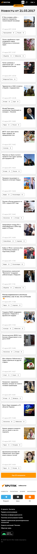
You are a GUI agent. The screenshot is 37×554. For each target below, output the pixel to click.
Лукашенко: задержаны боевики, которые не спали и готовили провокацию (12, 383)
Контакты (12, 509)
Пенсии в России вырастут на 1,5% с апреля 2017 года (12, 202)
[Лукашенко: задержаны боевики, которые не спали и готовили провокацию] (29, 387)
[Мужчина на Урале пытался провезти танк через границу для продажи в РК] (29, 160)
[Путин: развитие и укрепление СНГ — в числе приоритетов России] (29, 68)
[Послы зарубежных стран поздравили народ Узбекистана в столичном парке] (29, 44)
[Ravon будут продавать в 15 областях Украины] (29, 410)
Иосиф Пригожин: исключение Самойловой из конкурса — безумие (11, 110)
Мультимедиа (16, 194)
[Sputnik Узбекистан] (6, 3)
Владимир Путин (8, 79)
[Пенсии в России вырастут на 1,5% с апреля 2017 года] (29, 206)
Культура (5, 148)
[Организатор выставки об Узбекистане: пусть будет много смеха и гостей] (29, 457)
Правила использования (9, 512)
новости (4, 491)
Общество (6, 56)
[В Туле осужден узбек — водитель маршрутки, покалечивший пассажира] (29, 21)
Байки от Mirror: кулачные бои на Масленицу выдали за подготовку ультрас (12, 249)
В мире (5, 101)
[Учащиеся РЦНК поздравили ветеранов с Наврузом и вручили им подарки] (29, 317)
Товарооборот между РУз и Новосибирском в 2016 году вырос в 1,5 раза (11, 226)
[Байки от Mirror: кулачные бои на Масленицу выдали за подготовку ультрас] (29, 253)
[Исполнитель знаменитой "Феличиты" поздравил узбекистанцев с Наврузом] (29, 276)
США (14, 101)
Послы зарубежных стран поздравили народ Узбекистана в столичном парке (11, 42)
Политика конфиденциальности (11, 515)
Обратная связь (6, 528)
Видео (5, 194)
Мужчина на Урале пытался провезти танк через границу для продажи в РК (12, 156)
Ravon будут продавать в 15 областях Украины (11, 406)
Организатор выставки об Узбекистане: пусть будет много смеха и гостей (10, 453)
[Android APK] (7, 534)
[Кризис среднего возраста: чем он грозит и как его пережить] (29, 433)
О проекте (4, 509)
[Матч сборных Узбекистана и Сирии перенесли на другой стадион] (29, 364)
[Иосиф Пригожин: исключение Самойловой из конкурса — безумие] (29, 113)
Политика (14, 491)
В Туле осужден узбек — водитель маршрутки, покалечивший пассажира (11, 19)
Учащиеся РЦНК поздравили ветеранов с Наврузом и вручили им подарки (11, 314)
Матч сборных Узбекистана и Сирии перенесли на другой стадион (12, 360)
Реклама (17, 525)
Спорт (5, 375)
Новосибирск (7, 241)
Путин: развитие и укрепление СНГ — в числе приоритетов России (11, 64)
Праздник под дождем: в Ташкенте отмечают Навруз (11, 179)
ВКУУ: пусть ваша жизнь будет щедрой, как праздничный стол (10, 133)
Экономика (6, 218)
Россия (19, 32)
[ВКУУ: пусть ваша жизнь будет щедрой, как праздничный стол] (29, 137)
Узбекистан (18, 56)
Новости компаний (7, 525)
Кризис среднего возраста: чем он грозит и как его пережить (11, 430)
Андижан (19, 241)
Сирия (14, 375)
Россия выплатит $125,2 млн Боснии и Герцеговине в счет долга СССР (12, 337)
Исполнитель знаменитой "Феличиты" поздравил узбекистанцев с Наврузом (11, 273)
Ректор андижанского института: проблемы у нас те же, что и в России (16, 296)
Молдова (15, 445)
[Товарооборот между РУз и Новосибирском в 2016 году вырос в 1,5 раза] (29, 230)
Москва (15, 468)
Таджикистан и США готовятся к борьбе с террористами (12, 87)
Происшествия (7, 32)
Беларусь (15, 398)
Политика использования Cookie (12, 518)
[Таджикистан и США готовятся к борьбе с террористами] (29, 90)
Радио (5, 125)
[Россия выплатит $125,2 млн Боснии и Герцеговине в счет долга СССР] (29, 340)
